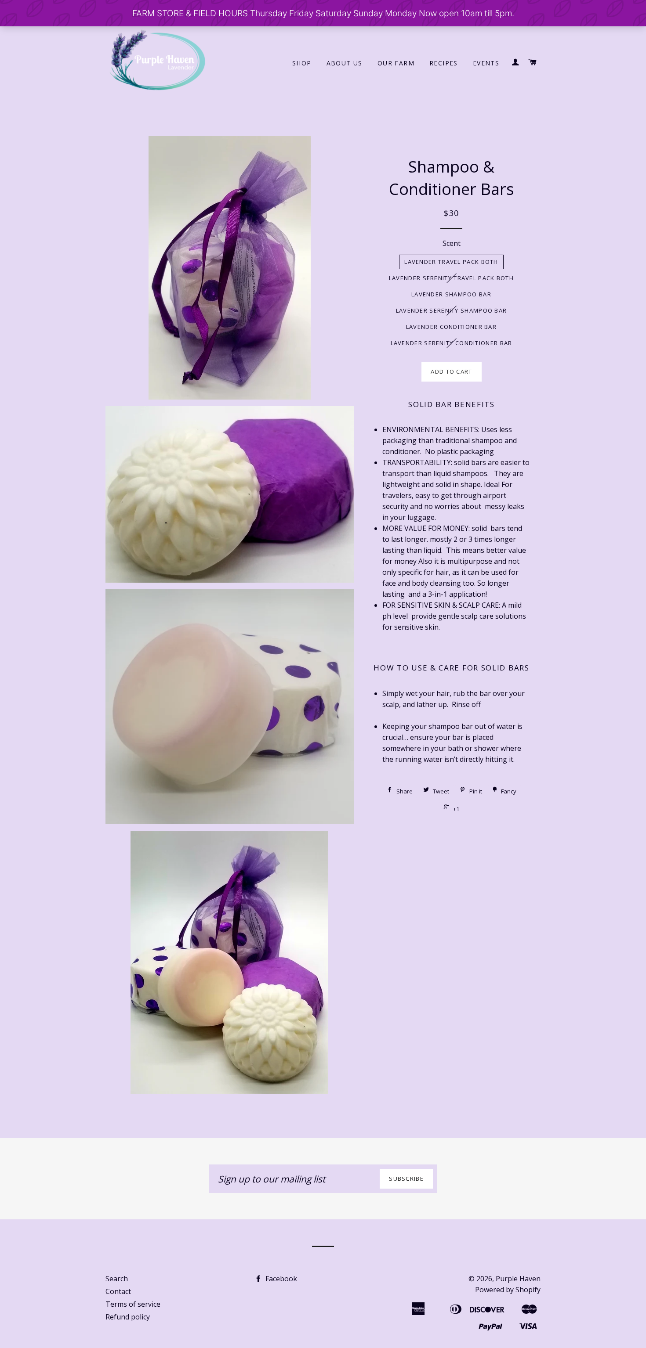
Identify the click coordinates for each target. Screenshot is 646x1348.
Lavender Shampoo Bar (451, 294)
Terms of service (132, 1304)
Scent (452, 243)
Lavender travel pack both (451, 262)
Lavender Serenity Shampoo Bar (451, 310)
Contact (118, 1291)
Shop (302, 63)
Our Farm (395, 63)
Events (486, 63)
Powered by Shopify (508, 1289)
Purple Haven (518, 1278)
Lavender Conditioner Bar (451, 327)
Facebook (280, 1278)
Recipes (443, 63)
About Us (345, 63)
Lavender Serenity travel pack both (451, 278)
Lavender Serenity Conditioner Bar (451, 343)
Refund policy (127, 1317)
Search (116, 1278)
